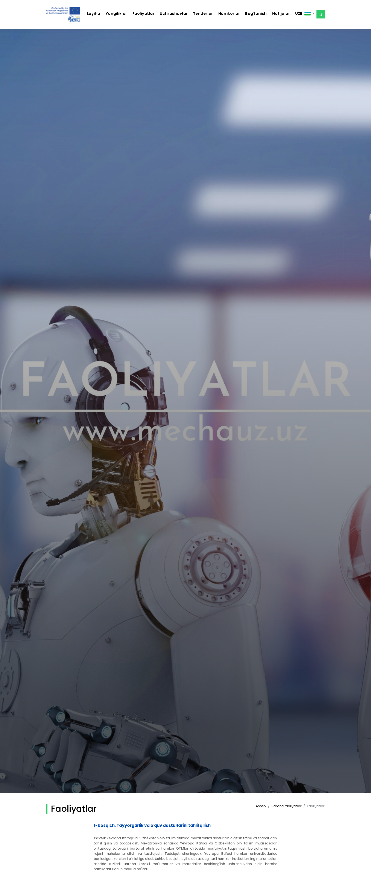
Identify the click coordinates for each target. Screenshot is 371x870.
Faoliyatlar (143, 13)
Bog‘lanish (256, 13)
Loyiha (93, 13)
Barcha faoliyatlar (286, 806)
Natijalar (281, 13)
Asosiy (261, 806)
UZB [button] (299, 13)
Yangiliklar (116, 13)
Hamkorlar (229, 13)
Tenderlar (203, 13)
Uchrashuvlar (173, 13)
